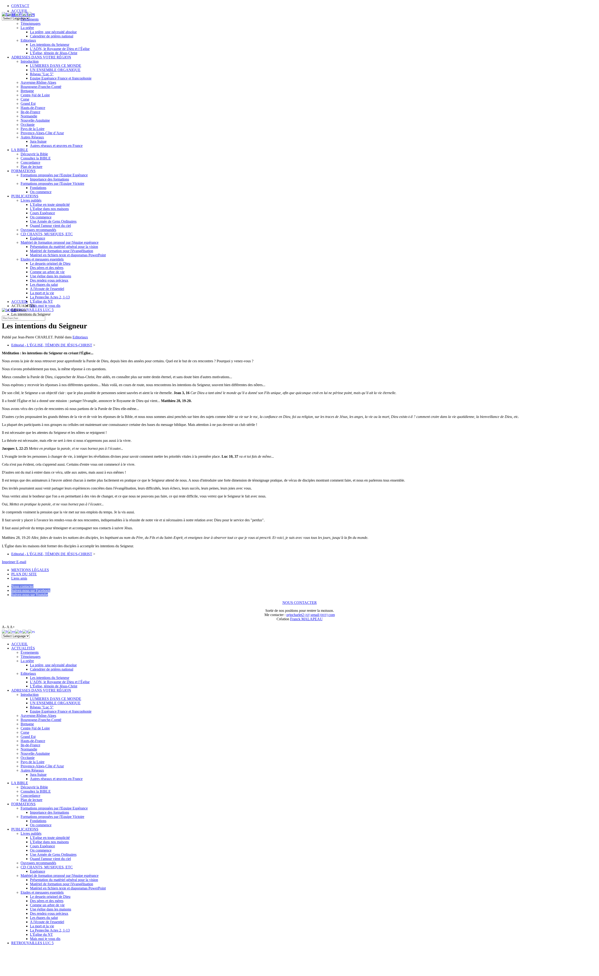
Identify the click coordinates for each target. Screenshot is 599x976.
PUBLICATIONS (24, 196)
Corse (25, 99)
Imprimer (9, 562)
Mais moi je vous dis (45, 306)
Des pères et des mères (46, 268)
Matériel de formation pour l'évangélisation (61, 251)
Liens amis (19, 578)
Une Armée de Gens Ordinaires (53, 221)
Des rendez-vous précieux (49, 280)
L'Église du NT (41, 301)
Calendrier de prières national (51, 36)
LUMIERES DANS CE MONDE (55, 66)
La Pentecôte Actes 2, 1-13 (50, 297)
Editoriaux (28, 40)
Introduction (30, 61)
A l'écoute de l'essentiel (47, 289)
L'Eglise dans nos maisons (49, 209)
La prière (27, 28)
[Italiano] (25, 14)
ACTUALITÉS (23, 648)
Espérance (37, 238)
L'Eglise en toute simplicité (50, 205)
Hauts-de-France (33, 108)
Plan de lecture (31, 167)
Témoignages (30, 23)
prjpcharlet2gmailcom (310, 615)
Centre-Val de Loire (35, 95)
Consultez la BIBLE (36, 158)
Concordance (30, 162)
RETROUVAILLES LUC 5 (32, 310)
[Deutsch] (18, 14)
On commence (40, 192)
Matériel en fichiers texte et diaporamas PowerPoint (68, 255)
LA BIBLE (19, 150)
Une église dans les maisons (50, 276)
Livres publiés (31, 200)
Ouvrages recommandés (38, 230)
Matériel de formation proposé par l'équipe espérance (60, 242)
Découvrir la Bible (34, 154)
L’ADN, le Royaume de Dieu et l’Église (60, 49)
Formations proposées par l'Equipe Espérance (54, 175)
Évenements (30, 19)
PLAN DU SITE (24, 574)
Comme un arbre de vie (47, 272)
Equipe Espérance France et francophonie (60, 78)
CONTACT (20, 6)
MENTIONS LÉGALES (30, 570)
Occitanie (28, 125)
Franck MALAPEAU (306, 619)
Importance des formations (49, 179)
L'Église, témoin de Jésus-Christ (53, 53)
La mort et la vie (42, 293)
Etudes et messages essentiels (42, 259)
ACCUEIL (19, 11)
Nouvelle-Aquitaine (35, 120)
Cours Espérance (42, 213)
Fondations (38, 188)
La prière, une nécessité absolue (53, 32)
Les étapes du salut (44, 285)
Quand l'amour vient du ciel (50, 226)
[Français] (5, 14)
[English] (11, 14)
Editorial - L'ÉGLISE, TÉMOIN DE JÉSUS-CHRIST (51, 345)
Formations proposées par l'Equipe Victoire (52, 183)
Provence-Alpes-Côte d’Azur (42, 133)
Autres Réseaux (32, 137)
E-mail (21, 562)
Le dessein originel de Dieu (50, 263)
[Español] (31, 14)
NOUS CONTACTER (299, 603)
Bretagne (27, 91)
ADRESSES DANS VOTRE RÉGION (41, 57)
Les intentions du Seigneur (49, 45)
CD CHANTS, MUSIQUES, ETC (47, 234)
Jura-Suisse (38, 141)
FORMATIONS (23, 171)
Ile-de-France (30, 112)
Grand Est (28, 103)
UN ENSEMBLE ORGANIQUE (55, 70)
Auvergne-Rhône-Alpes (38, 82)
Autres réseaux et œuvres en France (56, 146)
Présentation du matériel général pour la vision (64, 247)
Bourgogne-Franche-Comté (41, 87)
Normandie (29, 116)
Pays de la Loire (32, 129)
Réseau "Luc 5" (42, 74)
